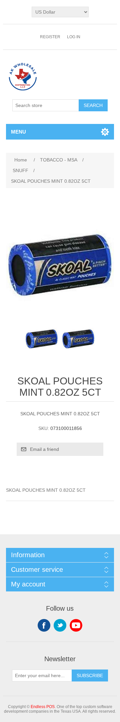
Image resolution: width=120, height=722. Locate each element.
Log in (73, 37)
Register (50, 37)
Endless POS (43, 706)
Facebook (44, 625)
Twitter (60, 625)
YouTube (76, 625)
